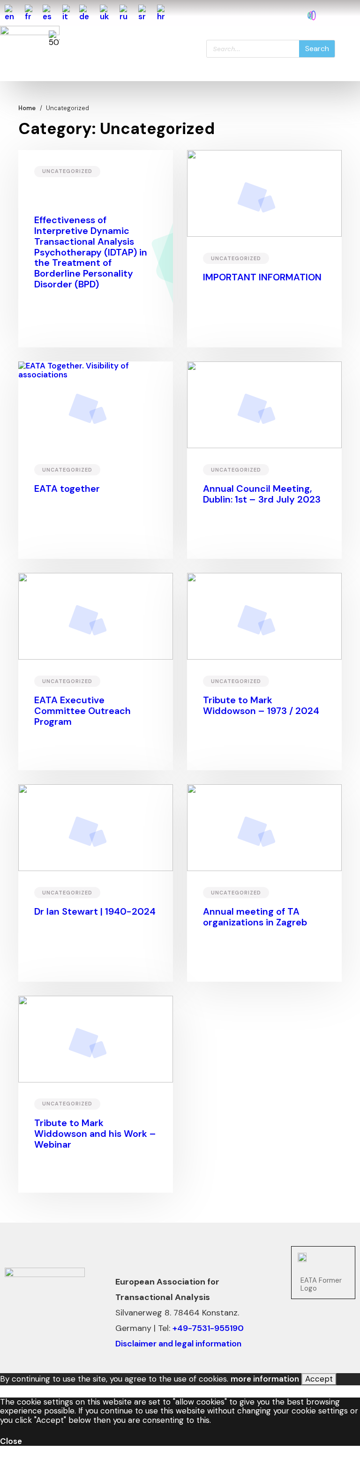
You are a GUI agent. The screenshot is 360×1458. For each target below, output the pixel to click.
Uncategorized (67, 171)
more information (265, 1379)
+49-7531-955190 (208, 1328)
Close (11, 1441)
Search (317, 48)
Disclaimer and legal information (178, 1343)
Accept (319, 1379)
